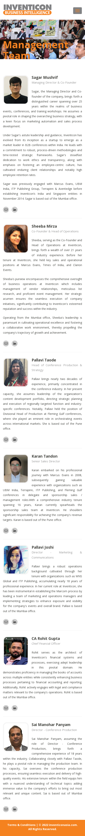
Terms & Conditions (21, 825)
